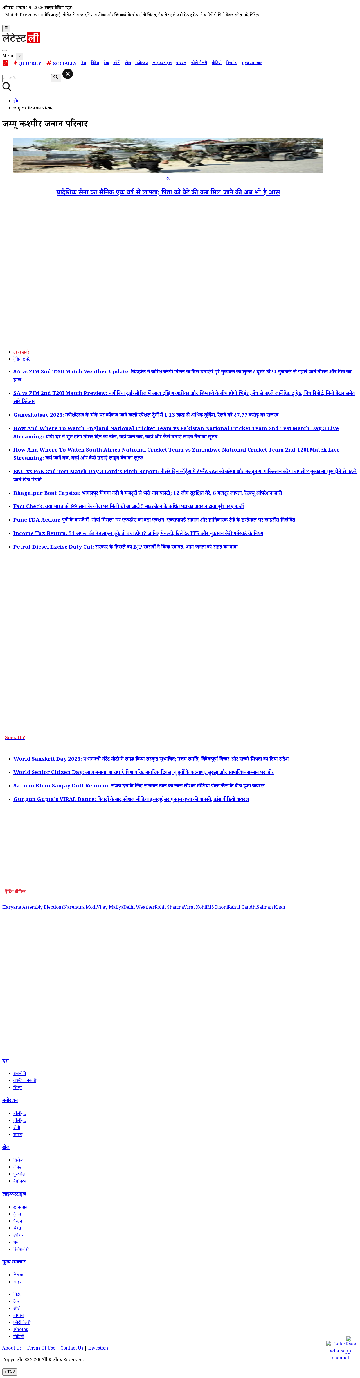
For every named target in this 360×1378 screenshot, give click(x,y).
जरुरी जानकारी (25, 1081)
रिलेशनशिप (22, 1250)
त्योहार (18, 1236)
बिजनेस (231, 63)
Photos (21, 1330)
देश (83, 63)
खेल (128, 63)
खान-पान (20, 1207)
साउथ (18, 1135)
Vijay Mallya (110, 908)
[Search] (4, 50)
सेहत (17, 1229)
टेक (106, 63)
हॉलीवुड (20, 1121)
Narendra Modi (80, 908)
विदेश (95, 63)
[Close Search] (67, 74)
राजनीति (20, 1074)
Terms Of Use (41, 1348)
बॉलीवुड (20, 1114)
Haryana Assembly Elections (32, 908)
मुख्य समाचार (252, 63)
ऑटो (116, 63)
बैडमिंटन (20, 1182)
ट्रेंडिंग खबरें (22, 359)
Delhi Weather (139, 908)
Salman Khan (271, 908)
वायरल (181, 63)
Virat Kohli (195, 908)
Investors (98, 1348)
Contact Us (71, 1348)
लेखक (18, 1275)
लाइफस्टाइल (162, 63)
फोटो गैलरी (199, 63)
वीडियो (217, 63)
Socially (65, 64)
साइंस (18, 1282)
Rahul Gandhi (242, 908)
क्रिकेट (18, 1160)
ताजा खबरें (21, 352)
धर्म (16, 1243)
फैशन (18, 1222)
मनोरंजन (141, 63)
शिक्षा (18, 1088)
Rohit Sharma (169, 908)
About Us (12, 1348)
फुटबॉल (19, 1175)
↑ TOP (9, 1372)
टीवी (17, 1128)
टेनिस (18, 1167)
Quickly (30, 64)
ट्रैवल (17, 1214)
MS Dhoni (217, 908)
